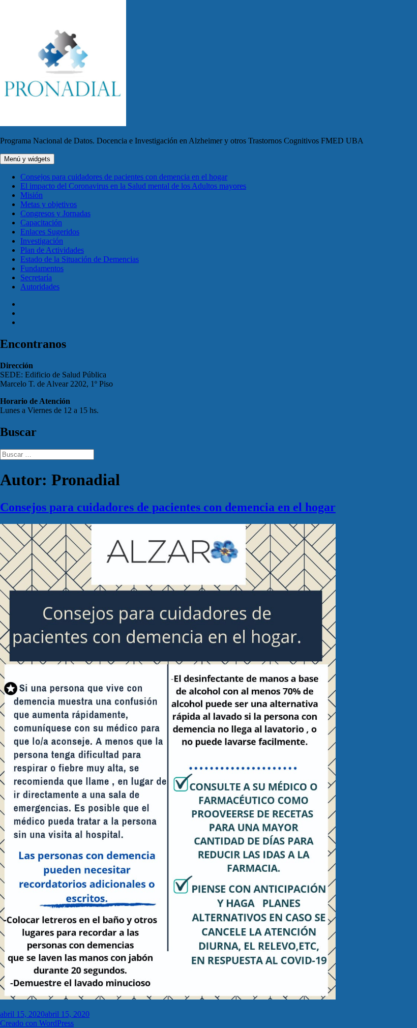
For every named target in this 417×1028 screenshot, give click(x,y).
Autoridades (39, 286)
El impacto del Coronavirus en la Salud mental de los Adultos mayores (133, 186)
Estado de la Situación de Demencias (79, 259)
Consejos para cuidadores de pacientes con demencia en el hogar (123, 176)
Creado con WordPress (37, 1023)
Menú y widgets (27, 159)
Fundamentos (42, 268)
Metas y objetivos (48, 204)
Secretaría (36, 277)
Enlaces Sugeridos (49, 231)
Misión (31, 195)
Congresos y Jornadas (55, 213)
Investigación (41, 241)
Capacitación (41, 222)
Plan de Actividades (52, 250)
